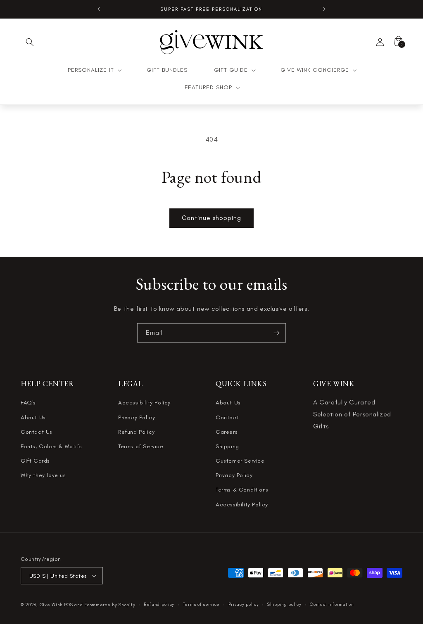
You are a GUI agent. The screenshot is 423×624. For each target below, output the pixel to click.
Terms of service (201, 604)
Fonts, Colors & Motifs (51, 446)
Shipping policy (284, 604)
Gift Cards (35, 460)
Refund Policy (136, 431)
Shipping (227, 446)
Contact (227, 417)
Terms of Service (141, 446)
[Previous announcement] (99, 9)
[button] (30, 42)
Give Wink (51, 604)
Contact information (332, 604)
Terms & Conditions (242, 489)
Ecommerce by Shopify (109, 604)
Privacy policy (243, 604)
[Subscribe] (276, 333)
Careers (227, 431)
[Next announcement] (324, 9)
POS (68, 604)
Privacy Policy (136, 417)
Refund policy (159, 604)
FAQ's (28, 402)
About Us (33, 417)
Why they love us (43, 475)
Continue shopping (211, 218)
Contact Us (36, 431)
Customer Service (240, 460)
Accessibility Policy (144, 402)
